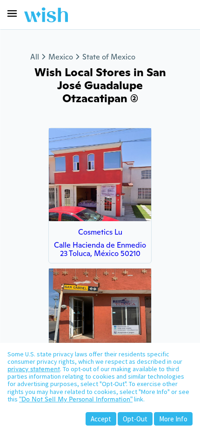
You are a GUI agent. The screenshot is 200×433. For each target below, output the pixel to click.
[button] (12, 13)
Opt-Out (135, 418)
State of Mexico (108, 57)
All (34, 57)
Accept (101, 418)
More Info (173, 418)
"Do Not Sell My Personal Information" (76, 399)
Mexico (60, 57)
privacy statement (33, 369)
